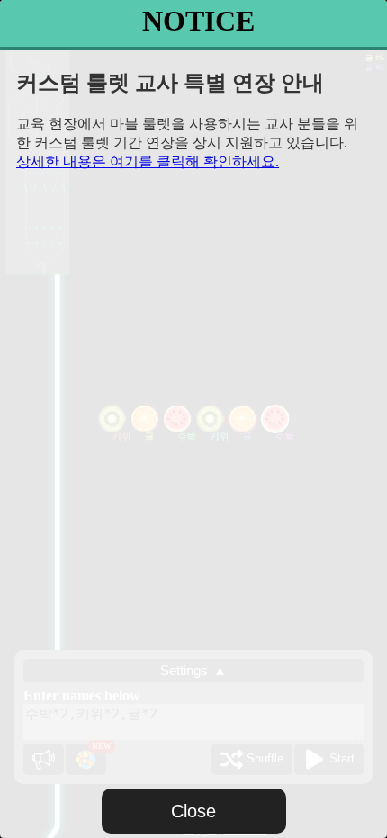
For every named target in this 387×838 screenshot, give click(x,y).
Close (193, 811)
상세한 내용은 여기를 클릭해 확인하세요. (147, 161)
